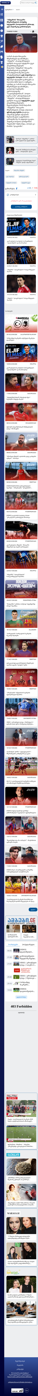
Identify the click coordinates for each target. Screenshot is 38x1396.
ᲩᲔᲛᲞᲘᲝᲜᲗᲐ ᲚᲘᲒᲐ (29, 600)
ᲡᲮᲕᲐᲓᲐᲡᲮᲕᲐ (31, 393)
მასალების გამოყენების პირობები (19, 1377)
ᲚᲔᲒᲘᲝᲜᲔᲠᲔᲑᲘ (30, 511)
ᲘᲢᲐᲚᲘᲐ (33, 364)
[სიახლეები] (21, 921)
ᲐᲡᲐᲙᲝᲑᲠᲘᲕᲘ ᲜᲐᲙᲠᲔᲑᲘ (28, 334)
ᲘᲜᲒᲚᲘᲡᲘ (32, 482)
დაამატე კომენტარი (21, 206)
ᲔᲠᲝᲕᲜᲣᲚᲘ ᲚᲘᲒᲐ (29, 718)
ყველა (33, 909)
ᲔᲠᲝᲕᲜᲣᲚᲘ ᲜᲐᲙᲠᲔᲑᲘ (28, 895)
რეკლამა (20, 1365)
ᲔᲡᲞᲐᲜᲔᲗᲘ (32, 629)
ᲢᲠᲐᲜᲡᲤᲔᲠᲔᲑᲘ (31, 423)
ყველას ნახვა (21, 997)
